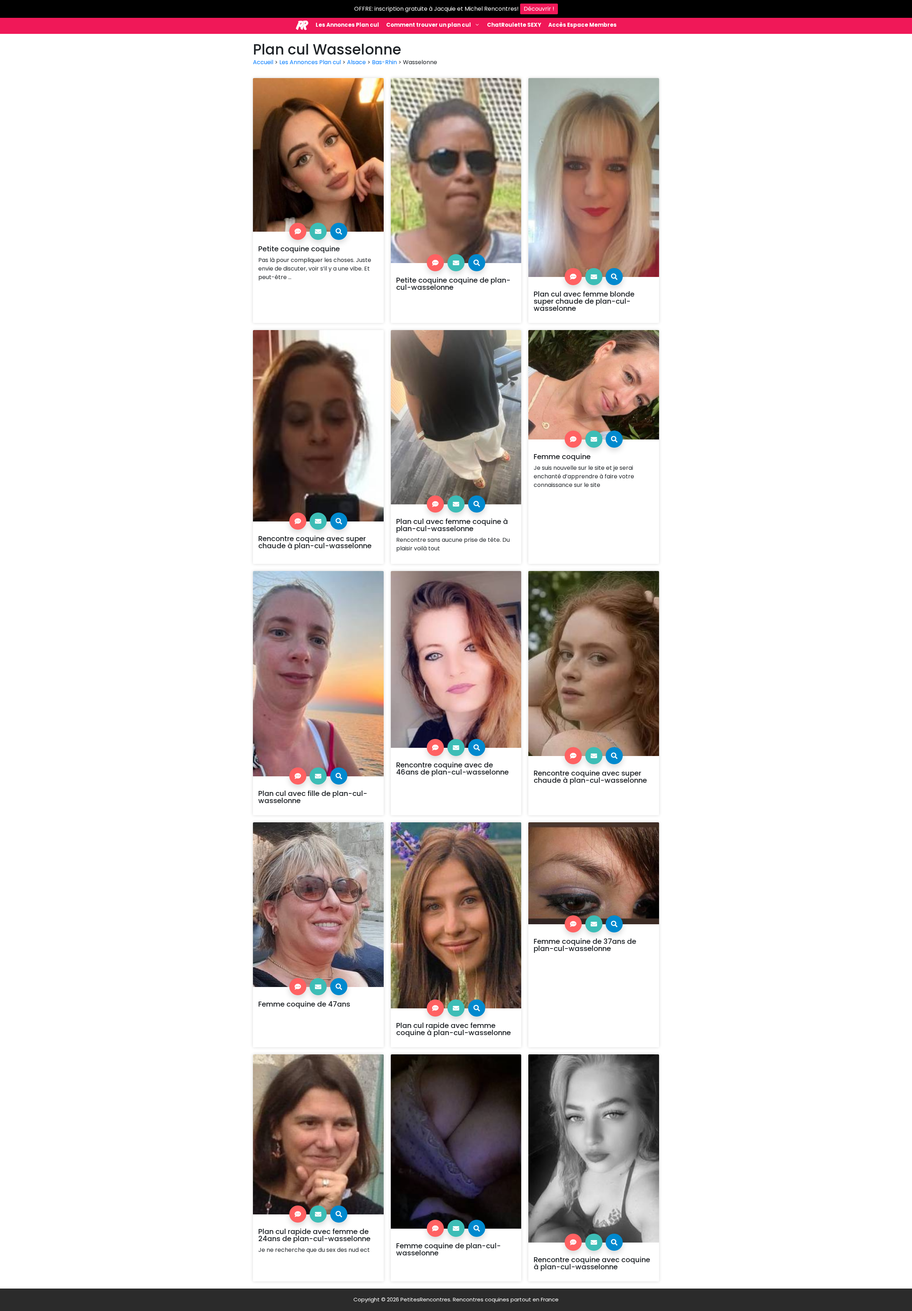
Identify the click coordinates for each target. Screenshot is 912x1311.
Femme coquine (562, 456)
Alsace (356, 62)
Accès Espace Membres (582, 25)
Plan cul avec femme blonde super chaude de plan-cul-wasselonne (584, 301)
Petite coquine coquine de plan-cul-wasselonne (453, 284)
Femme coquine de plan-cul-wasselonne (448, 1249)
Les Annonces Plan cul (347, 25)
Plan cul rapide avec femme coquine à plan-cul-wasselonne (453, 1029)
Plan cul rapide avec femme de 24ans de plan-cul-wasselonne (314, 1235)
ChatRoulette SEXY (514, 25)
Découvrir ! (539, 9)
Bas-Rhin (384, 62)
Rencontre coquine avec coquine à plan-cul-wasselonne (592, 1263)
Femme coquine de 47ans (304, 1004)
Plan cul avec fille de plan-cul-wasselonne (312, 797)
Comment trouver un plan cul (428, 25)
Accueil (263, 62)
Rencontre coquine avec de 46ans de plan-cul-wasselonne (452, 768)
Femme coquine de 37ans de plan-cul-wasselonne (585, 945)
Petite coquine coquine (299, 248)
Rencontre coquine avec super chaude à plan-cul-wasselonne (315, 542)
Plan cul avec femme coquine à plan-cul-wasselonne (452, 525)
